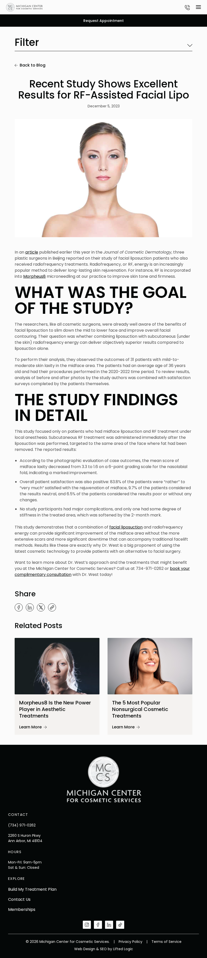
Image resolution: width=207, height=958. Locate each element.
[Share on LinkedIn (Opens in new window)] (30, 607)
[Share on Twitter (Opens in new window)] (41, 607)
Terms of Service (166, 941)
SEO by (106, 948)
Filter (27, 43)
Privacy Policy (131, 941)
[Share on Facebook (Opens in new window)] (19, 607)
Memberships (21, 909)
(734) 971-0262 (22, 825)
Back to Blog (32, 65)
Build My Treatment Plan (32, 889)
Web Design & (86, 948)
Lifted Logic (123, 948)
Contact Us (19, 899)
